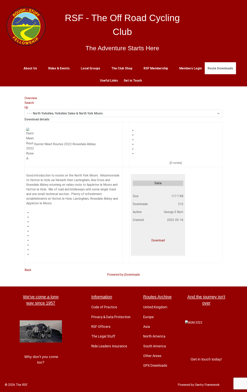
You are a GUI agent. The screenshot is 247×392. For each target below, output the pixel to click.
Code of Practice (104, 307)
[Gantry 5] (26, 26)
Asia (146, 327)
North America (154, 336)
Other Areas (152, 356)
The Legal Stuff (103, 336)
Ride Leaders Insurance (109, 346)
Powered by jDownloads (123, 274)
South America (154, 346)
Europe (148, 317)
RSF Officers (101, 327)
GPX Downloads (155, 365)
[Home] (15, 68)
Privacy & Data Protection (110, 317)
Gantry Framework (207, 385)
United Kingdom (155, 307)
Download (158, 240)
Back (28, 270)
